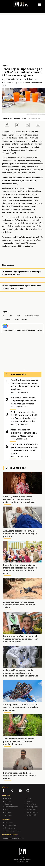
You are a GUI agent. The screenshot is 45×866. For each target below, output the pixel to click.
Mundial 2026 (31, 809)
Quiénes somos (10, 825)
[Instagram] (30, 791)
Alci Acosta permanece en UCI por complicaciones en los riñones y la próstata (23, 402)
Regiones (8, 812)
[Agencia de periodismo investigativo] (22, 4)
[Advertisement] (22, 40)
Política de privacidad (13, 831)
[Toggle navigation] (43, 2)
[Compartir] (7, 125)
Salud (29, 798)
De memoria (31, 804)
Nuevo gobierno (33, 812)
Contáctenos (10, 828)
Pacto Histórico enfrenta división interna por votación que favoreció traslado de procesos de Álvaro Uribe (24, 418)
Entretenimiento (11, 807)
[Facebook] (7, 791)
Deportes (8, 804)
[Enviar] (28, 125)
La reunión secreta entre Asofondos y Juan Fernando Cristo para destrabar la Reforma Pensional (22, 180)
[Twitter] (14, 790)
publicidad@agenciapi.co (13, 838)
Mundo (7, 809)
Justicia (8, 798)
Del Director (9, 822)
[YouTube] (23, 791)
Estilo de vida (31, 815)
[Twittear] (17, 126)
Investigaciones (32, 807)
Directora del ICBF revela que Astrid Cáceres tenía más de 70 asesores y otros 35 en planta (24, 450)
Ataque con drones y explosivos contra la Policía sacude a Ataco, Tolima (24, 434)
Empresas (5, 65)
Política (8, 801)
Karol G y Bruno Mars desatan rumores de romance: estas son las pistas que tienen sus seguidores (25, 386)
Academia (30, 801)
